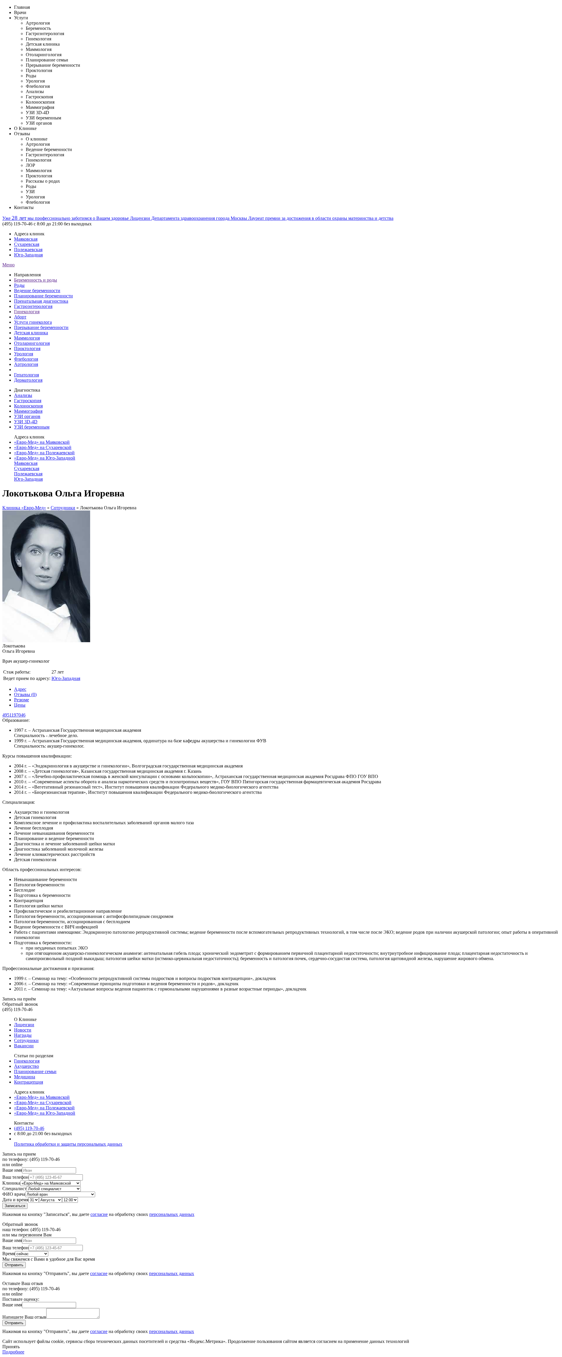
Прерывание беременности (41, 327)
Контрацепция (28, 1082)
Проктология (27, 348)
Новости (22, 1029)
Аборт (20, 316)
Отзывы (22, 133)
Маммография (28, 411)
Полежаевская (28, 249)
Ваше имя (12, 1170)
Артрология (26, 364)
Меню (8, 264)
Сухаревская (26, 244)
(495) (29, 1128)
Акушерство (26, 1066)
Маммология (27, 337)
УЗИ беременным (31, 426)
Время (8, 1253)
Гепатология (26, 374)
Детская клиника (31, 332)
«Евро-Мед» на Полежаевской (44, 452)
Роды (19, 285)
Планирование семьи (35, 1071)
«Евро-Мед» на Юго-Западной (44, 457)
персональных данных (171, 1214)
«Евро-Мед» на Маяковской (42, 442)
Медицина (24, 1076)
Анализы (23, 395)
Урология (23, 353)
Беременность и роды (35, 279)
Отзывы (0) (25, 694)
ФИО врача (13, 1194)
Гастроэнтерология (33, 306)
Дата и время (15, 1199)
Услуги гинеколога (33, 322)
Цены (19, 705)
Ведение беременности (37, 290)
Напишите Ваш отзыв (24, 1317)
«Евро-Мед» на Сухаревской (42, 447)
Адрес (20, 689)
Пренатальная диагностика (41, 301)
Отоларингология (32, 343)
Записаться (15, 1206)
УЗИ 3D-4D (25, 421)
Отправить (14, 1265)
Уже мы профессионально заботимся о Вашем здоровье (66, 218)
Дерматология (28, 380)
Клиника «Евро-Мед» (24, 507)
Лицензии (24, 1024)
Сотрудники (63, 507)
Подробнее (13, 1351)
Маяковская (25, 239)
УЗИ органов (27, 416)
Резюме (21, 699)
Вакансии (24, 1045)
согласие (99, 1214)
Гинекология (27, 311)
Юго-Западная (28, 254)
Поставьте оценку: (20, 1299)
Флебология (26, 359)
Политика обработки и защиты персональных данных (68, 1144)
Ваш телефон (15, 1177)
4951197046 (13, 714)
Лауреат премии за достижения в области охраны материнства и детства (320, 218)
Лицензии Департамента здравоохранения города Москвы (189, 218)
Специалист (14, 1188)
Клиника (11, 1182)
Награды (23, 1035)
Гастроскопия (27, 400)
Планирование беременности (43, 295)
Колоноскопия (28, 405)
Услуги (21, 17)
